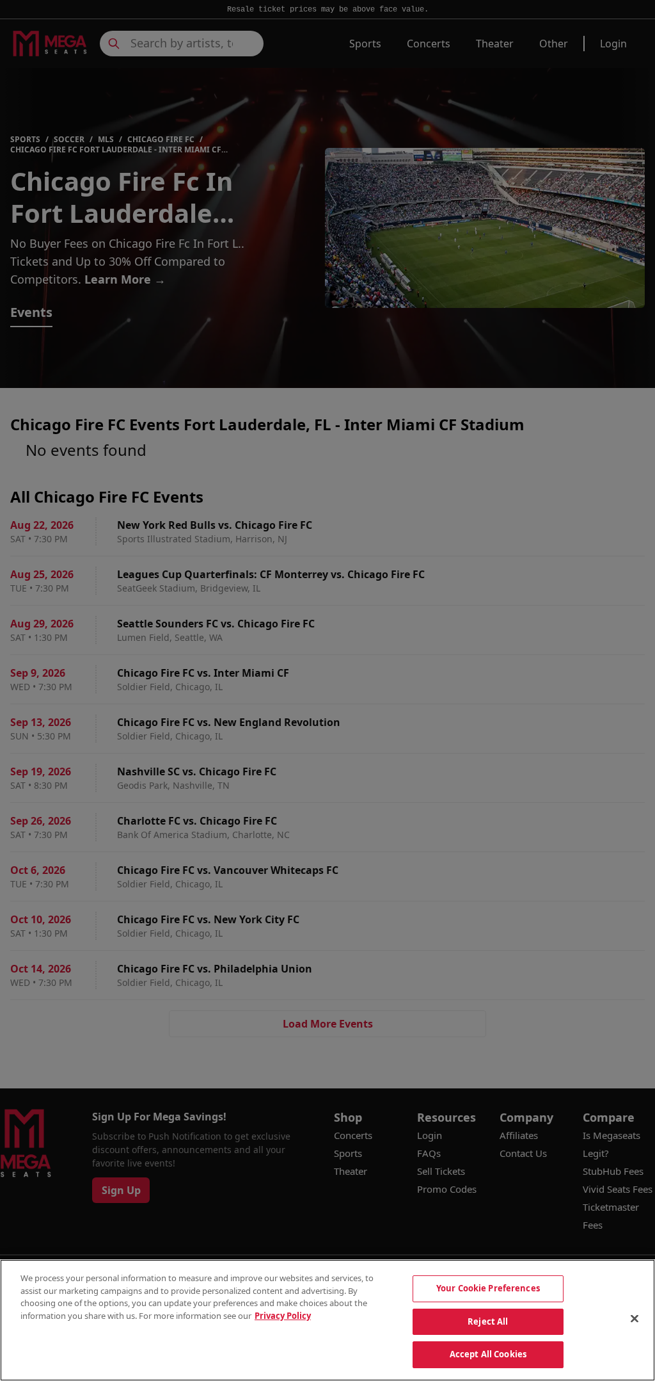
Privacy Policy (283, 1315)
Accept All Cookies (488, 1354)
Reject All (488, 1321)
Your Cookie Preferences (488, 1288)
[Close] (634, 1319)
